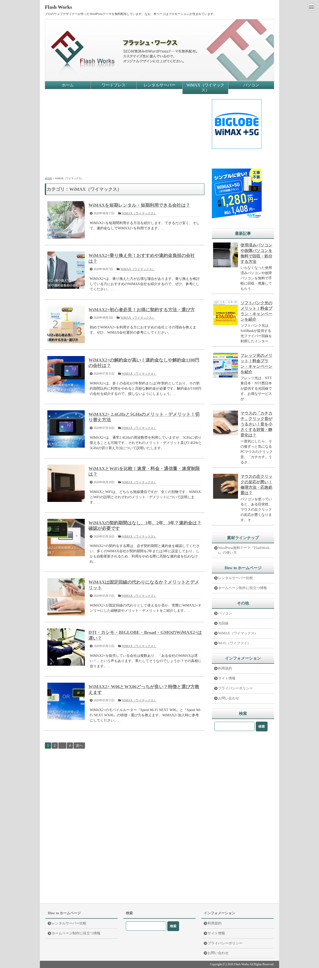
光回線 (223, 623)
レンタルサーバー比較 (235, 578)
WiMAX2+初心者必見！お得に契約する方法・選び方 (141, 309)
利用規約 (225, 668)
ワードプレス (114, 85)
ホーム (68, 85)
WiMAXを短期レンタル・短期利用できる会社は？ (139, 205)
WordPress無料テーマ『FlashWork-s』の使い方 (244, 550)
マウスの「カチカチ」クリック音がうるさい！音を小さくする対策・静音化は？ (256, 424)
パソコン (251, 85)
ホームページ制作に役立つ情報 (242, 588)
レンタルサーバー (159, 85)
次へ (79, 745)
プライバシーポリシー (235, 688)
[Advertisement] (124, 134)
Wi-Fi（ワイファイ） (234, 643)
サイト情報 (227, 678)
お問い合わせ (228, 698)
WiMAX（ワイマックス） (205, 87)
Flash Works (58, 7)
